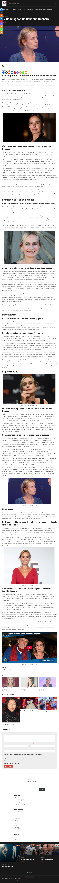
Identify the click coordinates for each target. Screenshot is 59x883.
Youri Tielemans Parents (19, 802)
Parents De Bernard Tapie (19, 804)
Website (5, 748)
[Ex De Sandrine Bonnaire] (29, 682)
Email (32, 743)
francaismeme (6, 9)
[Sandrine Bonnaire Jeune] (47, 682)
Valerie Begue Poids (18, 797)
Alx (18, 880)
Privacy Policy (21, 9)
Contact (14, 9)
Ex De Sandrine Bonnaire (26, 687)
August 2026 (17, 818)
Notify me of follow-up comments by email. (14, 758)
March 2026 (16, 827)
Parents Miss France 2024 (26, 711)
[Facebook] (3, 72)
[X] (6, 72)
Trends (4, 22)
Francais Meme (11, 66)
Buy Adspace (30, 9)
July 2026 (16, 820)
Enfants (15, 837)
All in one (16, 836)
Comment (6, 734)
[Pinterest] (15, 72)
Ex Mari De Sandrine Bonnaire (8, 687)
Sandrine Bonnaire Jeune (44, 687)
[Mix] (20, 72)
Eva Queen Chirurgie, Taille (8, 724)
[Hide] (0, 35)
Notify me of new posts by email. (11, 763)
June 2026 (16, 822)
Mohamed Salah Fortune (44, 711)
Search (15, 787)
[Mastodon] (17, 72)
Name (5, 743)
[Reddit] (9, 72)
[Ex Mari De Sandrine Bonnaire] (10, 682)
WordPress (10, 880)
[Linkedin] (12, 72)
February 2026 (17, 828)
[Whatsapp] (23, 72)
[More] (26, 72)
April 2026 (16, 825)
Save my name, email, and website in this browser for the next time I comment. (23, 754)
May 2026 (16, 823)
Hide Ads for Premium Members (43, 9)
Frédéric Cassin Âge (18, 800)
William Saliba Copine (19, 799)
